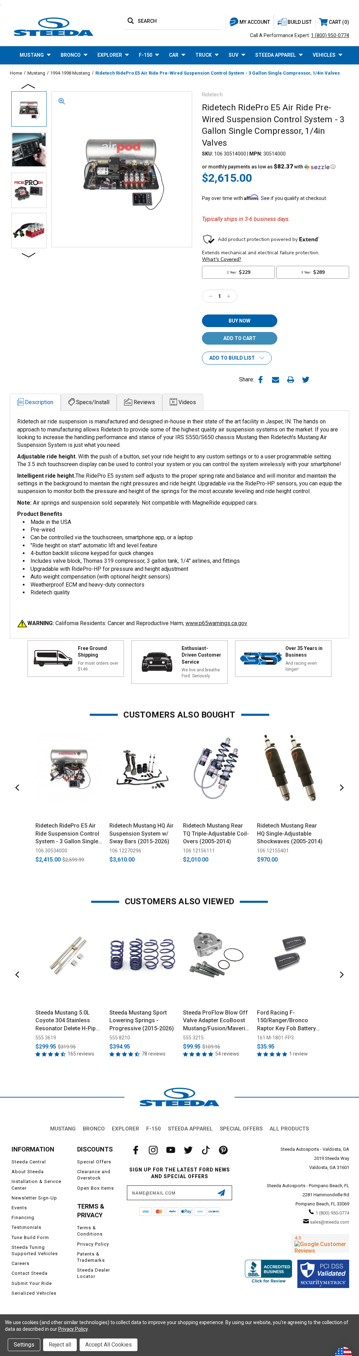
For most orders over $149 (98, 666)
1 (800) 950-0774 (330, 35)
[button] (269, 166)
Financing (23, 1217)
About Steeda (28, 1171)
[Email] (275, 379)
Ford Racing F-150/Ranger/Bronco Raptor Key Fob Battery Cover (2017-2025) (286, 1020)
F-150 (145, 55)
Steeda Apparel (275, 55)
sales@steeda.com (329, 1222)
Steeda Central (29, 1161)
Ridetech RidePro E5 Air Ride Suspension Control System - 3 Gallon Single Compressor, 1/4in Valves (68, 833)
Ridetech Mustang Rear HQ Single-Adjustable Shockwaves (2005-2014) (290, 833)
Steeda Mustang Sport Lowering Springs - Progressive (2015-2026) (141, 1020)
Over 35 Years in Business (304, 651)
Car (173, 55)
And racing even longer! (301, 666)
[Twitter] (305, 379)
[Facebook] (260, 379)
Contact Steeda (30, 1273)
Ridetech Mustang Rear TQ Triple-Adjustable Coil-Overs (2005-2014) (216, 833)
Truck (203, 55)
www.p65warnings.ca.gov (216, 623)
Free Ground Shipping (92, 651)
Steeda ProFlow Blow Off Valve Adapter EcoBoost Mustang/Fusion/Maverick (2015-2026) (216, 1020)
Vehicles (324, 55)
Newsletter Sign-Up (34, 1198)
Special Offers (241, 1129)
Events (19, 1207)
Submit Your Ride (32, 1283)
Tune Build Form (30, 1237)
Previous (29, 86)
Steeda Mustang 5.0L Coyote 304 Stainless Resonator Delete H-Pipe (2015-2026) (67, 1020)
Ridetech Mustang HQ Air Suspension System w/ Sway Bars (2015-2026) (141, 833)
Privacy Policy (93, 1244)
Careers (20, 1263)
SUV (233, 55)
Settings (24, 1344)
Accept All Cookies (108, 1344)
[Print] (290, 379)
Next (29, 254)
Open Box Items (95, 1188)
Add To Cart (69, 808)
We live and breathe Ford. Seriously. (201, 672)
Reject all (60, 1344)
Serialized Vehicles (34, 1293)
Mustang (32, 55)
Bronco (71, 55)
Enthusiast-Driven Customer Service (201, 655)
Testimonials (26, 1227)
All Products (289, 1129)
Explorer (109, 55)
